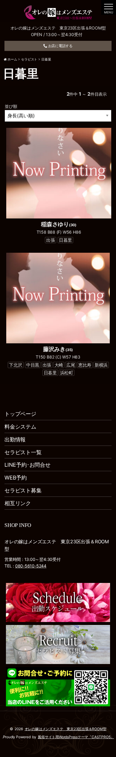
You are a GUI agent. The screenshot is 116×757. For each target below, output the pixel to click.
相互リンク (17, 503)
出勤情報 (15, 439)
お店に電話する (60, 46)
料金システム (20, 427)
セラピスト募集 (23, 490)
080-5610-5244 (30, 565)
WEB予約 (15, 477)
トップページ (20, 414)
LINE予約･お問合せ (27, 465)
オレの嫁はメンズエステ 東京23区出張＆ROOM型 (65, 729)
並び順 (11, 106)
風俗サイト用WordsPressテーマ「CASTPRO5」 (76, 737)
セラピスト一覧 (23, 452)
